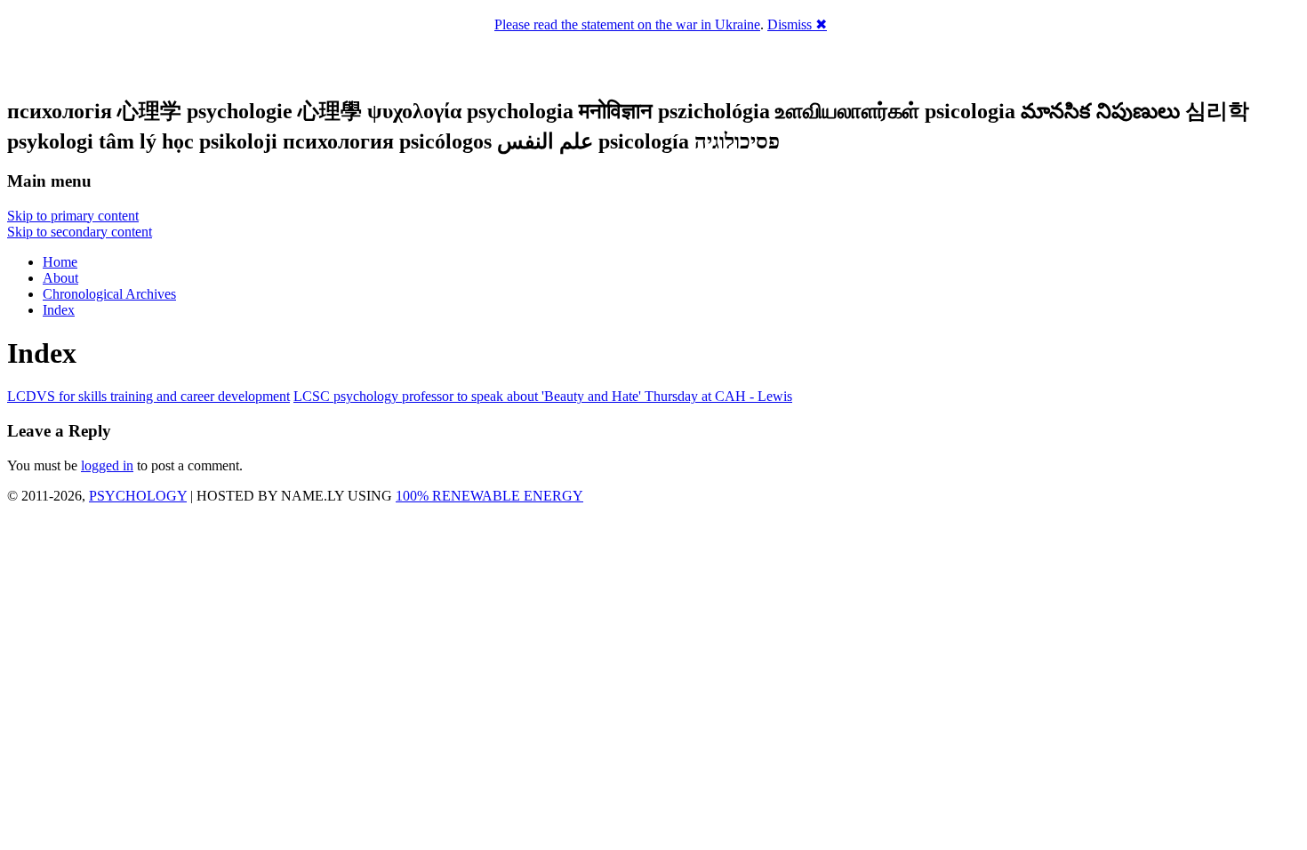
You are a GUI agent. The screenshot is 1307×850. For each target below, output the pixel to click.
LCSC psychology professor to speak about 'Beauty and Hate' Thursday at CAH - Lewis (542, 396)
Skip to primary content (73, 215)
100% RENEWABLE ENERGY (489, 495)
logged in (107, 465)
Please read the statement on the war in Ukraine (627, 24)
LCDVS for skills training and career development (148, 396)
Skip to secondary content (79, 231)
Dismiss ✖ (797, 24)
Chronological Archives (109, 293)
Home (60, 261)
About (60, 277)
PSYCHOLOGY (138, 495)
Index (59, 309)
